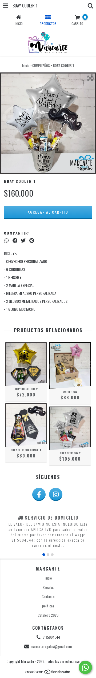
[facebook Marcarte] (39, 494)
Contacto (48, 596)
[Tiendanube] (48, 673)
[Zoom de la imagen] (90, 78)
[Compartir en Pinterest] (31, 240)
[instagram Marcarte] (55, 494)
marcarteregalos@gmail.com (51, 646)
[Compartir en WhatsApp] (6, 240)
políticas (48, 605)
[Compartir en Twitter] (23, 240)
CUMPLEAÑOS (41, 65)
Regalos (48, 587)
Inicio (25, 65)
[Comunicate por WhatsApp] (85, 667)
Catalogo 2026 (48, 615)
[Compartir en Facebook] (15, 240)
